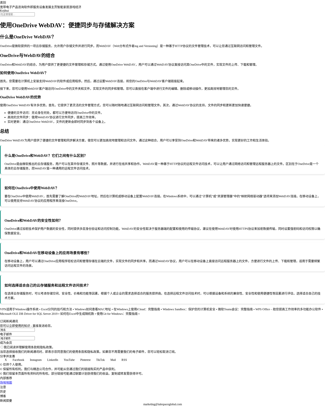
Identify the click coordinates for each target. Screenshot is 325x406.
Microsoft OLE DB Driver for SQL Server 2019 (29, 313)
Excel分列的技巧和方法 (56, 309)
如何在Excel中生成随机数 (77, 313)
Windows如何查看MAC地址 (93, 309)
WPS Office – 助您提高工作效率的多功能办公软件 (288, 309)
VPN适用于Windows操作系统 (19, 309)
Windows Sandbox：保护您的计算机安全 (189, 309)
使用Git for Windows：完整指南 (117, 313)
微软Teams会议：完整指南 (235, 309)
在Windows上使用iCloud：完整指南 (137, 309)
